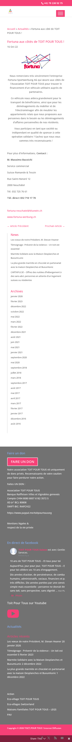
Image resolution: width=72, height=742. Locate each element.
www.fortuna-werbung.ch (21, 216)
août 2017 (16, 388)
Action (10, 694)
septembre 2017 (19, 382)
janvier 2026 (17, 296)
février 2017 (16, 408)
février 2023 (16, 301)
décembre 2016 (18, 418)
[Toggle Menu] (60, 13)
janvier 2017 (17, 413)
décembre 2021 (18, 331)
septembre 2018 (19, 367)
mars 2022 (16, 321)
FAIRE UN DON (22, 461)
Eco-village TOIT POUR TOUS (23, 699)
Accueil (11, 28)
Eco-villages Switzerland (20, 704)
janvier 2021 (17, 352)
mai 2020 (15, 362)
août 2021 (16, 337)
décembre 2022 (18, 306)
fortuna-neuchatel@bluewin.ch (24, 210)
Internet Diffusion (52, 728)
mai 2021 (15, 347)
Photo (19, 595)
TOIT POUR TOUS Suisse (32, 549)
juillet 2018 (16, 372)
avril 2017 (15, 398)
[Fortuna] (36, 68)
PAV (9, 714)
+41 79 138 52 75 (53, 3)
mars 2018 (16, 377)
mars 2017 (16, 403)
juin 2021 (15, 342)
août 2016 (16, 423)
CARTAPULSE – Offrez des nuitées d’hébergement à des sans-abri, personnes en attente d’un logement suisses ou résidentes (36, 276)
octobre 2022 (17, 311)
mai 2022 (15, 316)
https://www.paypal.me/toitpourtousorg (29, 512)
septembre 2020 (19, 357)
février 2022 (16, 326)
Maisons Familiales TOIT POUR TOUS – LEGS (31, 709)
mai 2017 (15, 393)
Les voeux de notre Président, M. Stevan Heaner (35, 239)
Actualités (23, 28)
